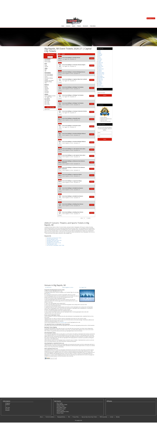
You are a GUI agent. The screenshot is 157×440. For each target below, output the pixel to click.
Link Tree (7, 407)
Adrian (99, 50)
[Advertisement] (37, 8)
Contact (111, 417)
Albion (99, 51)
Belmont (100, 71)
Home (63, 26)
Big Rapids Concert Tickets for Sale (54, 242)
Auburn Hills (100, 62)
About (41, 417)
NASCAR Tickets (60, 410)
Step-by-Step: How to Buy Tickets (89, 417)
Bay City (99, 67)
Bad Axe (99, 64)
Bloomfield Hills (101, 77)
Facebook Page (63, 322)
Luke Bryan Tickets (61, 408)
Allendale (100, 55)
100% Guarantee (103, 417)
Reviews (118, 417)
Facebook (7, 404)
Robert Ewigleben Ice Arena (67, 287)
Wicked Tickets (60, 413)
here (49, 293)
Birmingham (100, 76)
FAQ (69, 417)
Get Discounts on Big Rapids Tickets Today (55, 245)
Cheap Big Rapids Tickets (52, 244)
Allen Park (100, 54)
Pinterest (7, 410)
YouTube (7, 408)
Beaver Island (101, 68)
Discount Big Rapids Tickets (52, 239)
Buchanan (100, 83)
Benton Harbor (101, 72)
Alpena (99, 57)
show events (85, 218)
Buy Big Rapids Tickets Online (53, 241)
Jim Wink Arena (48, 287)
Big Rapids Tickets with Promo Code (54, 240)
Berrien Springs (101, 73)
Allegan (99, 53)
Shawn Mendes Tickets (62, 404)
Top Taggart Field (82, 287)
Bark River (100, 65)
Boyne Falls (100, 79)
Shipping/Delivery (61, 417)
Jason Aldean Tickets (61, 407)
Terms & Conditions (50, 417)
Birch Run (100, 75)
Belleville (100, 70)
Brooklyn (100, 82)
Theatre (79, 26)
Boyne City (100, 78)
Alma (99, 56)
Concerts (68, 26)
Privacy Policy (75, 417)
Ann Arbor (100, 59)
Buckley (99, 84)
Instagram (7, 403)
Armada (99, 60)
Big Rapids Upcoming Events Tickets (54, 237)
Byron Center (100, 86)
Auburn (99, 61)
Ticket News (93, 26)
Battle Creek (100, 66)
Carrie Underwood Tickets (63, 411)
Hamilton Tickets (60, 406)
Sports (73, 26)
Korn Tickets (59, 403)
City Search (85, 26)
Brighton (100, 81)
